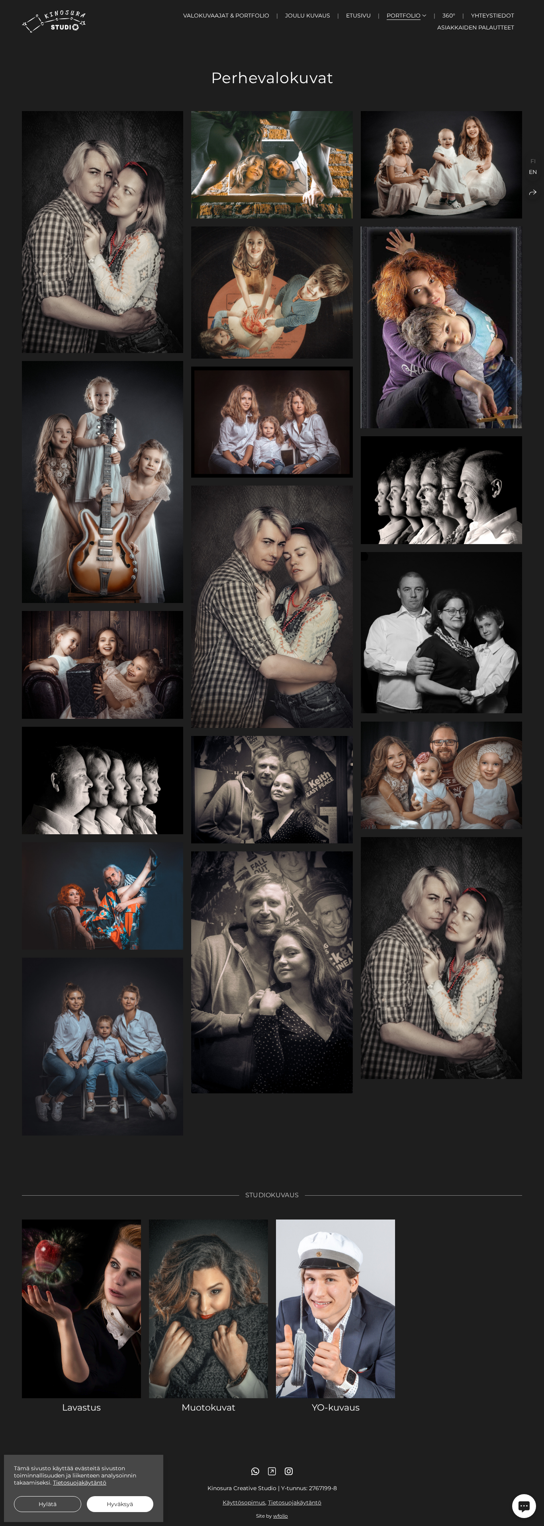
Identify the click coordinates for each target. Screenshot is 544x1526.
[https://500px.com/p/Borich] (272, 1471)
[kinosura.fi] (54, 21)
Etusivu (358, 15)
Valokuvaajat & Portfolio (226, 15)
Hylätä (48, 1504)
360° (448, 15)
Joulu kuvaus (307, 15)
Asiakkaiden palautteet (475, 27)
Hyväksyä (120, 1504)
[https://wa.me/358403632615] (255, 1471)
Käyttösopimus (244, 1502)
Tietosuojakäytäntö (294, 1502)
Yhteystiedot (492, 15)
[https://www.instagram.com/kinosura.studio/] (289, 1471)
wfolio (280, 1516)
